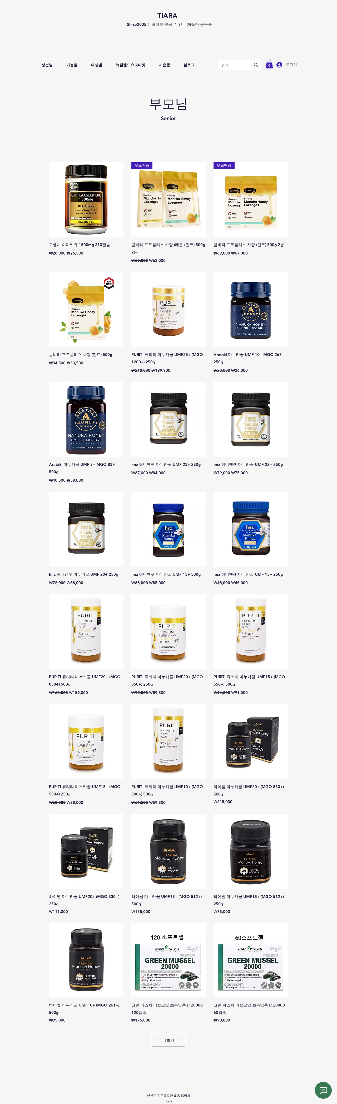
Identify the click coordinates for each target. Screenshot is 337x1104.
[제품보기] (86, 199)
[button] (47, 65)
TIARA (167, 16)
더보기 (168, 1040)
